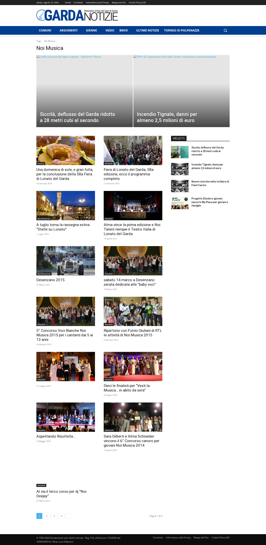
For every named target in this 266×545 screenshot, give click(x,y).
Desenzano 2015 (50, 280)
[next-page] (69, 516)
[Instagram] (207, 3)
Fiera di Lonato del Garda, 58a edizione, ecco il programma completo (128, 174)
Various (40, 163)
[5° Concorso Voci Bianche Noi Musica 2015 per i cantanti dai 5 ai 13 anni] (65, 311)
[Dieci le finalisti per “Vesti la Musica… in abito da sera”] (133, 366)
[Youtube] (227, 3)
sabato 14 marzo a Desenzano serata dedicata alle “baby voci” (130, 282)
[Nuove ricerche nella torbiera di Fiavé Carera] (180, 186)
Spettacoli (109, 430)
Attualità (109, 163)
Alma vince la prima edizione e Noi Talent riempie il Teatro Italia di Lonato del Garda (132, 229)
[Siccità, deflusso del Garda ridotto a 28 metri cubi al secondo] (84, 97)
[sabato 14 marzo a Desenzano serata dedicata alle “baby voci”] (133, 260)
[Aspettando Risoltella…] (65, 417)
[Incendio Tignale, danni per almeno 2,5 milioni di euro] (181, 97)
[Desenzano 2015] (65, 260)
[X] (222, 3)
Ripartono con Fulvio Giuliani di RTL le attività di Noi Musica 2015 (133, 332)
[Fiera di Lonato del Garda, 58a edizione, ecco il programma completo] (133, 150)
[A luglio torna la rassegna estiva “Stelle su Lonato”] (65, 205)
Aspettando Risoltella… (55, 436)
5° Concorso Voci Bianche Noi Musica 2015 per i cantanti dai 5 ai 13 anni (64, 335)
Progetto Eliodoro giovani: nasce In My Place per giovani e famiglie (209, 202)
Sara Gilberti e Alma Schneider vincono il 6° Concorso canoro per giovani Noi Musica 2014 (131, 441)
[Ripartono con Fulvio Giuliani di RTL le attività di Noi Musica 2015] (133, 311)
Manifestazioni (43, 218)
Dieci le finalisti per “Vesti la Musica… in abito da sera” (127, 388)
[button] (225, 30)
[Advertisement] (175, 15)
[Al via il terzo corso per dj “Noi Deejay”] (65, 472)
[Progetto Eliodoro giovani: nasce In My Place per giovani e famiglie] (180, 203)
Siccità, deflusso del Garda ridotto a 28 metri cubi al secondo (207, 151)
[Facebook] (202, 3)
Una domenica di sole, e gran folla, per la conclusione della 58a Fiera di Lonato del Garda (64, 174)
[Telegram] (212, 3)
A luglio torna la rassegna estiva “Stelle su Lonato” (63, 227)
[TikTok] (218, 3)
